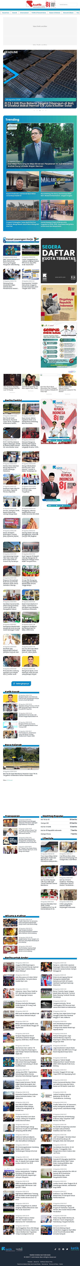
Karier (61, 1264)
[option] (40, 79)
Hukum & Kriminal (54, 13)
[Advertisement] (40, 30)
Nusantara (5, 13)
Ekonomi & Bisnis (68, 13)
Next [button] (75, 79)
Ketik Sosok (12, 128)
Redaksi (30, 1262)
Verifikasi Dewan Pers (46, 1262)
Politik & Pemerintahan (39, 13)
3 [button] (40, 111)
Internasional (24, 13)
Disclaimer (45, 1264)
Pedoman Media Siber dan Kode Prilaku (29, 1264)
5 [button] (46, 111)
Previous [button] (5, 79)
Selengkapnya (22, 683)
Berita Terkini (13, 400)
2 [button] (37, 111)
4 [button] (43, 111)
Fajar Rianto (12, 125)
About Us (36, 1262)
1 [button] (34, 111)
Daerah (14, 13)
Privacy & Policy (53, 1264)
